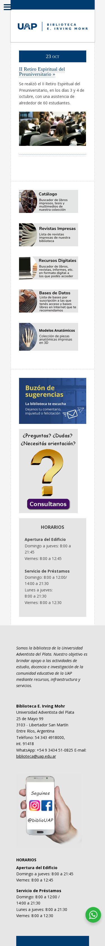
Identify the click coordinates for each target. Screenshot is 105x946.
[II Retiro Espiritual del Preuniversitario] (52, 151)
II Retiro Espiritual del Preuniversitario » (42, 71)
